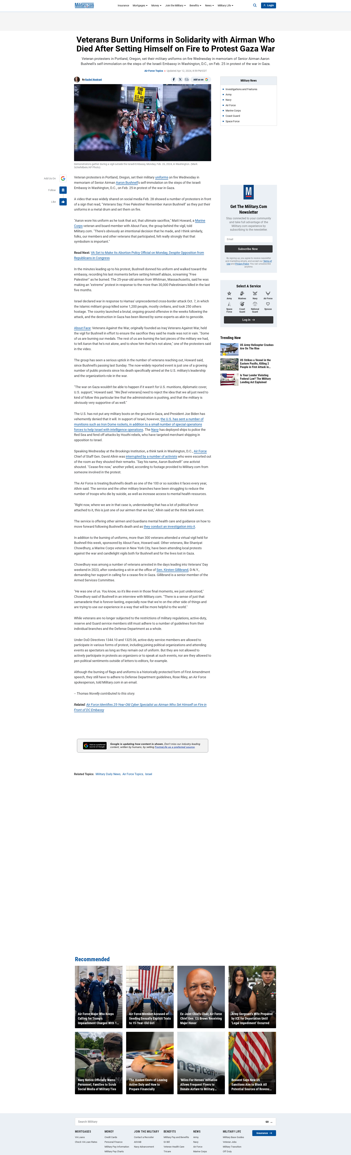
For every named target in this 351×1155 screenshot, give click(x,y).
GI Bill (167, 1142)
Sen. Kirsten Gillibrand (172, 570)
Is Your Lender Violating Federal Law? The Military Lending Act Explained (255, 379)
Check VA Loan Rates (86, 1142)
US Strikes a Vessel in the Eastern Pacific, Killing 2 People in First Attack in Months (255, 363)
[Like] (63, 201)
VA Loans (80, 1137)
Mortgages (139, 5)
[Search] (254, 5)
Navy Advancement (144, 1146)
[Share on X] (180, 79)
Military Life (224, 5)
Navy (155, 430)
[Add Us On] (63, 178)
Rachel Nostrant (93, 79)
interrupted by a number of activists (151, 456)
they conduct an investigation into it (169, 526)
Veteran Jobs (230, 1142)
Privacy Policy (242, 264)
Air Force (200, 451)
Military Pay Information (117, 1146)
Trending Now (230, 338)
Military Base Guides (233, 1137)
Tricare (167, 1151)
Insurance (123, 5)
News (208, 5)
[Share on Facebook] (174, 79)
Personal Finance (113, 1142)
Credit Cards (111, 1137)
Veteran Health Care (174, 1146)
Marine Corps (200, 1151)
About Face (82, 328)
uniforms (161, 177)
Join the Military (174, 5)
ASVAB (137, 1142)
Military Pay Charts (114, 1151)
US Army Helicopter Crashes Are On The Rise (256, 346)
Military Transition (232, 1146)
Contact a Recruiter (144, 1137)
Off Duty (227, 1151)
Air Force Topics (153, 71)
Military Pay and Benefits (176, 1137)
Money (155, 5)
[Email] (187, 79)
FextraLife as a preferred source (175, 747)
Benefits (194, 5)
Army (196, 1137)
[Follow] (63, 190)
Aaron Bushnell (127, 182)
